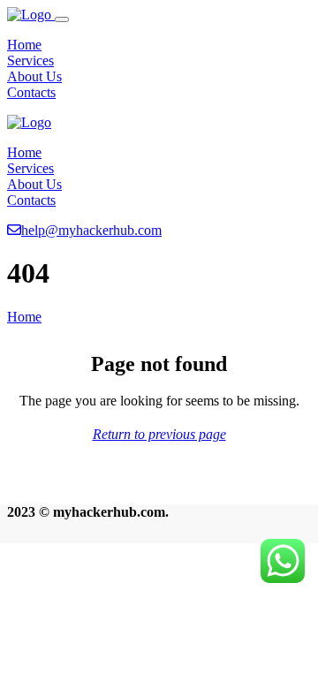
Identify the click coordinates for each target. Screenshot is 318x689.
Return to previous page (159, 434)
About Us (34, 76)
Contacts (31, 92)
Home (24, 44)
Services (30, 60)
